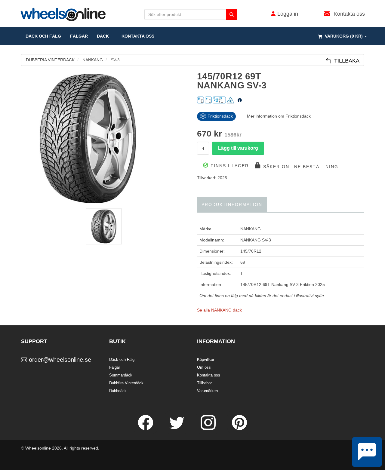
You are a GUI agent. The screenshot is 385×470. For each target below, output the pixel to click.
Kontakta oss (136, 36)
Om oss (204, 367)
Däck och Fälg (121, 359)
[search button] (231, 14)
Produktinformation (232, 204)
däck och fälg (43, 36)
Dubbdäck (118, 391)
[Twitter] (177, 428)
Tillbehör (204, 383)
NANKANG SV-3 (255, 240)
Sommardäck (120, 375)
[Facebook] (146, 428)
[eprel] (240, 100)
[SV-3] (104, 138)
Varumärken (207, 391)
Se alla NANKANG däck (219, 310)
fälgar (79, 36)
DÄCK (103, 36)
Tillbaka (345, 61)
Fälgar (114, 367)
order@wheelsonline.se (59, 359)
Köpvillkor (205, 359)
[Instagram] (208, 428)
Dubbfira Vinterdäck (126, 383)
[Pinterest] (239, 428)
